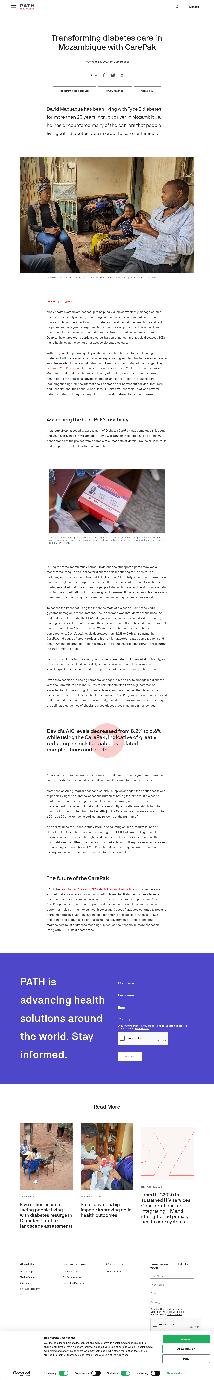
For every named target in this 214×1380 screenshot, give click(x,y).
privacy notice (141, 1028)
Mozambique (148, 90)
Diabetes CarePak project (64, 368)
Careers (24, 1283)
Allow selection (186, 1348)
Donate (194, 6)
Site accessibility (30, 1288)
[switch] (96, 1373)
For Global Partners (73, 1283)
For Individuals (70, 1271)
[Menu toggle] (13, 7)
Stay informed (114, 1271)
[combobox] (156, 1020)
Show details (174, 1373)
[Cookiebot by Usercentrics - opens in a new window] (21, 1373)
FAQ (22, 1294)
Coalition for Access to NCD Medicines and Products (96, 889)
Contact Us (114, 1264)
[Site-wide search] (177, 7)
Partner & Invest (74, 1264)
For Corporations (71, 1277)
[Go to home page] (27, 7)
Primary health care (115, 90)
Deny (186, 1358)
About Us (27, 1264)
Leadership (26, 1271)
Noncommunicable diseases (74, 90)
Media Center (27, 1277)
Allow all (186, 1339)
